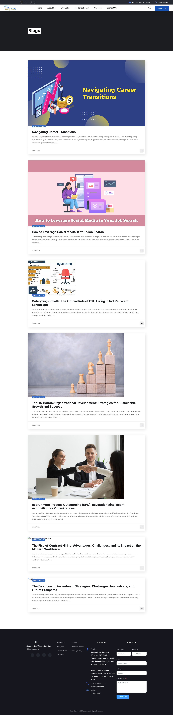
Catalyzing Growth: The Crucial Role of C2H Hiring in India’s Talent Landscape (80, 303)
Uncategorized (39, 126)
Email (118, 659)
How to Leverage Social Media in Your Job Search (68, 232)
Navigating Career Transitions (54, 132)
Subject (119, 669)
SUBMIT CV (162, 8)
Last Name (135, 650)
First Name (120, 650)
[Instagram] (21, 2)
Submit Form (123, 697)
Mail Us (93, 690)
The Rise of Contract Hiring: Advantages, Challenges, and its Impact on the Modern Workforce (86, 547)
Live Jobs (65, 8)
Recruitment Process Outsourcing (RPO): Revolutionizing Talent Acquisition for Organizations (78, 506)
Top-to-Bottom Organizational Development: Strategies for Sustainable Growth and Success (84, 404)
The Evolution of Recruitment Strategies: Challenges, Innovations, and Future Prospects (83, 588)
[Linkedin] (26, 2)
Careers (97, 8)
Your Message (121, 678)
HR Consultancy (82, 8)
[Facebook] (44, 655)
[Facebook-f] (30, 2)
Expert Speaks (38, 226)
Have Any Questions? (99, 683)
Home (39, 8)
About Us (51, 8)
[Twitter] (34, 2)
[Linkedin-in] (38, 655)
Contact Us (112, 8)
